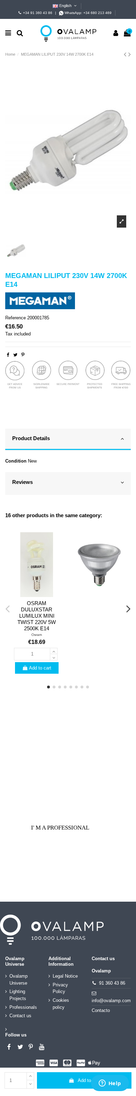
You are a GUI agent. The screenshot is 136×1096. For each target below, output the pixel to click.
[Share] (8, 355)
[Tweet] (15, 355)
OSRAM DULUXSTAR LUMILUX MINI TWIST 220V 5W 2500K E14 (36, 615)
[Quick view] (36, 594)
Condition (16, 461)
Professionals (23, 1007)
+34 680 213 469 (97, 13)
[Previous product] (126, 54)
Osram (36, 635)
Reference (15, 317)
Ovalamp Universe (18, 979)
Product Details (31, 438)
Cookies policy (61, 1004)
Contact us (20, 1015)
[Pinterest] (22, 355)
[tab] (68, 440)
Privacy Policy (60, 988)
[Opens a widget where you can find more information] (110, 1083)
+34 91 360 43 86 (37, 13)
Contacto (101, 1010)
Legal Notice (65, 976)
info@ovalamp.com (111, 1000)
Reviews (22, 482)
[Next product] (129, 54)
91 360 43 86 (112, 983)
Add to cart (89, 1080)
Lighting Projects (17, 995)
